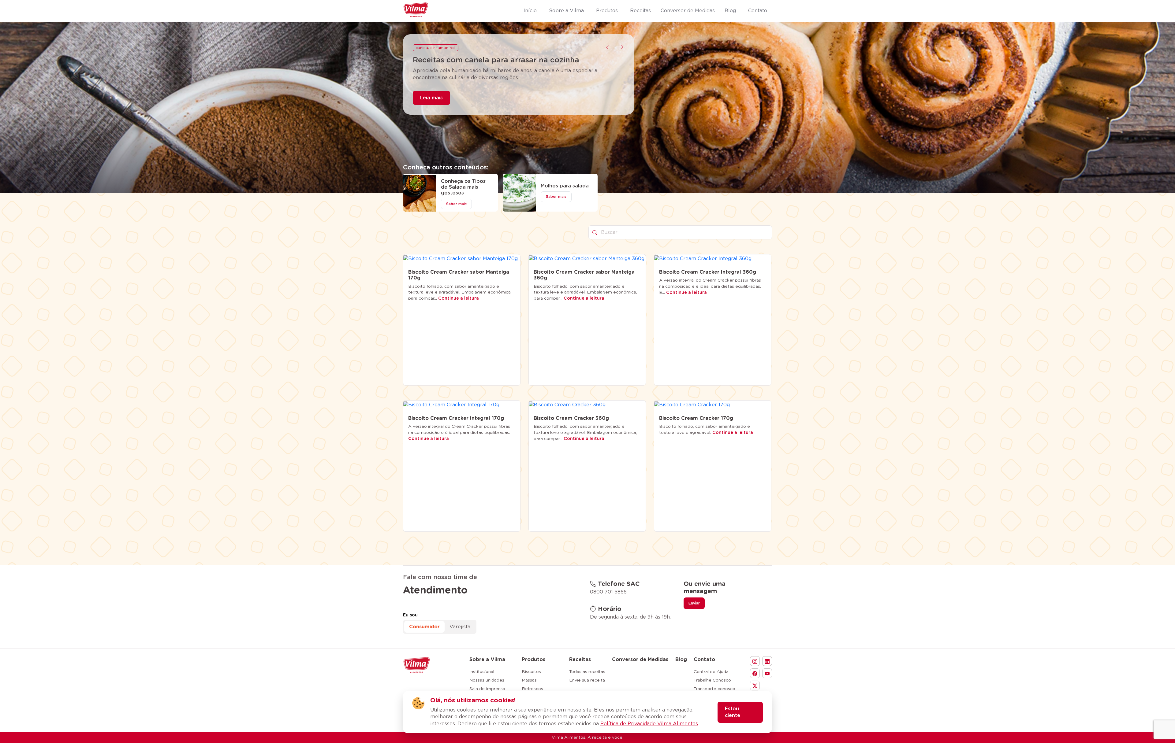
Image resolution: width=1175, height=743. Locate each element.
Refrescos (532, 689)
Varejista (459, 626)
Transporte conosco (714, 689)
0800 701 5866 (608, 592)
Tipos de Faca (429, 48)
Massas (529, 680)
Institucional (481, 672)
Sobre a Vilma (487, 659)
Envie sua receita (587, 680)
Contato (704, 659)
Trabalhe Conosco (712, 680)
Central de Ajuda (711, 672)
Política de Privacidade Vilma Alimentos (649, 723)
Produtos (533, 659)
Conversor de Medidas (640, 659)
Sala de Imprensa (487, 689)
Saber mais (456, 204)
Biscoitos (531, 672)
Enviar (694, 603)
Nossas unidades (486, 680)
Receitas (580, 659)
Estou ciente (732, 712)
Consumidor (424, 626)
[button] (607, 47)
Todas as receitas (587, 672)
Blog (681, 659)
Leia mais (431, 106)
